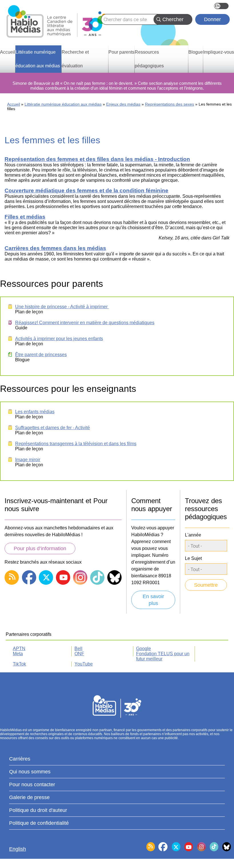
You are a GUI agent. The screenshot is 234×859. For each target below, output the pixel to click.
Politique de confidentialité (39, 823)
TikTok (19, 664)
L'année (193, 535)
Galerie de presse (29, 797)
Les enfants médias (35, 411)
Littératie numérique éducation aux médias (63, 104)
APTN (19, 648)
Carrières (19, 759)
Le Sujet (193, 558)
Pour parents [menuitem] (121, 52)
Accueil (13, 104)
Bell (78, 648)
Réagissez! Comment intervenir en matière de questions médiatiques (84, 322)
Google (143, 648)
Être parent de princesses (41, 354)
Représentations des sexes (169, 104)
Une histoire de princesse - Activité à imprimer (62, 306)
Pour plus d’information (40, 548)
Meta (18, 653)
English (221, 6)
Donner (212, 19)
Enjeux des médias (123, 104)
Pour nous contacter (32, 784)
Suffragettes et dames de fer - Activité (52, 427)
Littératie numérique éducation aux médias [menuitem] (37, 59)
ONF (79, 653)
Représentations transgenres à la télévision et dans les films (75, 443)
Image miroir (27, 459)
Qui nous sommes (30, 772)
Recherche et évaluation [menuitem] (75, 59)
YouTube (83, 664)
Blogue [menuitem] (195, 52)
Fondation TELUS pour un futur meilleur (162, 656)
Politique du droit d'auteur (38, 810)
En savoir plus (153, 600)
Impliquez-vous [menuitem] (218, 52)
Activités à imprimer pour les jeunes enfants (59, 338)
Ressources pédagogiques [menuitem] (149, 59)
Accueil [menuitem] (7, 52)
